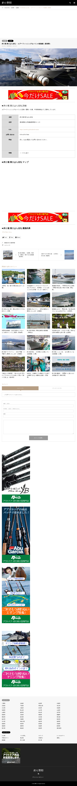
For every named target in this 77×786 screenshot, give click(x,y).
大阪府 (22, 708)
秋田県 (22, 723)
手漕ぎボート (5, 738)
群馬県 (40, 723)
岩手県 (58, 712)
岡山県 (40, 712)
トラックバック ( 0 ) (57, 388)
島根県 (3, 714)
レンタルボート (61, 735)
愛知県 (3, 717)
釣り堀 (40, 740)
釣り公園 (22, 740)
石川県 (3, 721)
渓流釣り (40, 738)
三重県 (3, 703)
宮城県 (58, 708)
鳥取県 (40, 728)
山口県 (40, 710)
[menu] (74, 3)
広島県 (22, 714)
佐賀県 (40, 703)
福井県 (40, 721)
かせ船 (3, 735)
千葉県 (22, 705)
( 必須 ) (6, 403)
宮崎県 (3, 710)
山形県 (58, 710)
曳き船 (22, 738)
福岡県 (58, 721)
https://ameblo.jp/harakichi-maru (29, 129)
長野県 (22, 726)
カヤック (40, 735)
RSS (38, 773)
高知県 (22, 728)
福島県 (3, 723)
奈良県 (40, 708)
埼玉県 (58, 705)
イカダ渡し (23, 735)
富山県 (22, 710)
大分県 (3, 708)
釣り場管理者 (11, 242)
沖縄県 (22, 719)
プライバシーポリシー (38, 777)
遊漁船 (10, 40)
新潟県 (4, 40)
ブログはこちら (7, 232)
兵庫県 (58, 703)
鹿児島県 (59, 728)
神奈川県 (22, 721)
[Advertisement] (38, 24)
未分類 (40, 717)
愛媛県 (58, 714)
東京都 (58, 717)
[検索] (70, 3)
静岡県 (58, 726)
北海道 (3, 705)
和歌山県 (40, 705)
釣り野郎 (38, 770)
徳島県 (40, 714)
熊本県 (58, 719)
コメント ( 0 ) (20, 388)
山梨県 (3, 712)
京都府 (22, 703)
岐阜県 (22, 712)
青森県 (40, 726)
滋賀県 (40, 719)
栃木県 (3, 719)
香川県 (3, 728)
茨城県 (58, 723)
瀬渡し (58, 738)
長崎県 (3, 726)
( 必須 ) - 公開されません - (11, 408)
